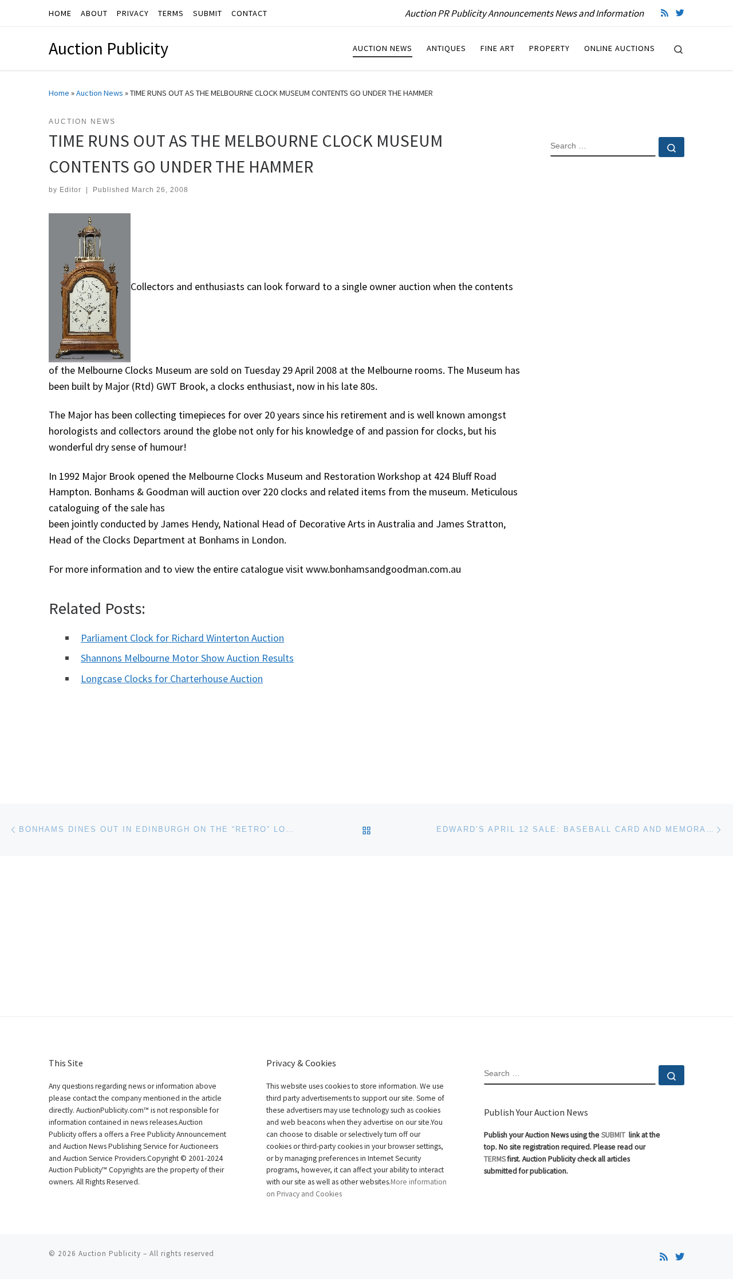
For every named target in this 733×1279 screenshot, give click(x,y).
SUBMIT (614, 1135)
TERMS (495, 1159)
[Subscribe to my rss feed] (664, 12)
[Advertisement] (617, 351)
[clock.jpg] (90, 286)
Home (59, 93)
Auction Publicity (109, 1253)
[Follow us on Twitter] (680, 12)
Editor (70, 190)
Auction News (99, 93)
